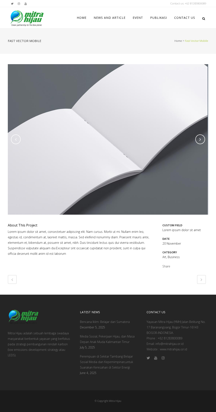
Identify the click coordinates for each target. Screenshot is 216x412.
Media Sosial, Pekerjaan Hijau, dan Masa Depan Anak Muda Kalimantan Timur (107, 339)
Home (178, 41)
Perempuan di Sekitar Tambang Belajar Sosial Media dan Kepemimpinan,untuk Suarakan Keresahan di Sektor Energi (106, 361)
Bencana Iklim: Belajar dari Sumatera (105, 322)
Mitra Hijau (115, 401)
